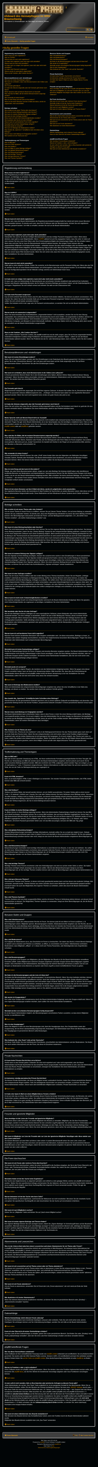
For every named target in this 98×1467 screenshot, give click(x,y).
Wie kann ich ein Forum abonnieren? (61, 123)
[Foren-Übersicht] (35, 9)
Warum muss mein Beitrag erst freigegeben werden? (21, 134)
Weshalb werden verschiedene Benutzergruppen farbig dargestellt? (70, 65)
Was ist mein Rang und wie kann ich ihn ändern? (20, 99)
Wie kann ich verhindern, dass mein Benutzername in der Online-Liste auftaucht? (26, 82)
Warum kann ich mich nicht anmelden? (16, 63)
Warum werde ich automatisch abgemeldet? (18, 71)
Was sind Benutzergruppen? (59, 59)
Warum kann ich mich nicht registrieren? (17, 59)
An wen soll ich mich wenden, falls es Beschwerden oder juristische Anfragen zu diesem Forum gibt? (70, 146)
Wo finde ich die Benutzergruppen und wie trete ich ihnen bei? (69, 61)
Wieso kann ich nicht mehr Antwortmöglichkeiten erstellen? (23, 118)
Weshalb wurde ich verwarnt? (14, 126)
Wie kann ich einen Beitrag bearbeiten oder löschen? (21, 112)
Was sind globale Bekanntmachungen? (17, 150)
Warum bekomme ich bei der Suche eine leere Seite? (66, 105)
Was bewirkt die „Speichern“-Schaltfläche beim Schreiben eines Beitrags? (24, 131)
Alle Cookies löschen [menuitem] (87, 1435)
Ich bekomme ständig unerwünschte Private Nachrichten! (67, 78)
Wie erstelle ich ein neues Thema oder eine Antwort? (21, 110)
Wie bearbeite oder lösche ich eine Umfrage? (18, 120)
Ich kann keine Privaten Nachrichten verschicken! (65, 76)
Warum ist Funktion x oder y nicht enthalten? (63, 143)
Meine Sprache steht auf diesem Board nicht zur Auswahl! (22, 91)
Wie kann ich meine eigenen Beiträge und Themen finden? (68, 109)
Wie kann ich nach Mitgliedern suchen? (62, 107)
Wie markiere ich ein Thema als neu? (16, 135)
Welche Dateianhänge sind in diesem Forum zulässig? (66, 132)
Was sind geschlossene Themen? (15, 156)
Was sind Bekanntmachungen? (14, 152)
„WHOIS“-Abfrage (76, 1387)
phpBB (42, 1442)
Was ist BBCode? (10, 142)
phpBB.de (24, 426)
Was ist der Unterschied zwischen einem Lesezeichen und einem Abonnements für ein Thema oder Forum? (70, 116)
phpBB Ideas (19, 1372)
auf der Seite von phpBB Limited (34, 1358)
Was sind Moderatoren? (57, 57)
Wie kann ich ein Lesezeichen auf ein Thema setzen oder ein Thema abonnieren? (71, 120)
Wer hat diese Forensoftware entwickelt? (62, 141)
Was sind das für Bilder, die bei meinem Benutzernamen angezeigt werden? (25, 94)
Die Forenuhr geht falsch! (12, 86)
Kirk (53, 1446)
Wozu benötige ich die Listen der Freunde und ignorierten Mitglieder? (71, 88)
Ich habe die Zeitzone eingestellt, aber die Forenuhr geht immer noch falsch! (26, 88)
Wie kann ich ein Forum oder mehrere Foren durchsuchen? (68, 101)
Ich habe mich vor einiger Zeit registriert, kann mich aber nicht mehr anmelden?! (25, 66)
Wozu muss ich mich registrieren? (15, 55)
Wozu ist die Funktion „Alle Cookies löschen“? (19, 73)
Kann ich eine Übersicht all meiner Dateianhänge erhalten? (68, 134)
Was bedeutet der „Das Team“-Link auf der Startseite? (66, 69)
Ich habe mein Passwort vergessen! (16, 69)
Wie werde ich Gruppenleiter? (59, 63)
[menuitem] (89, 37)
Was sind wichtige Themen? (13, 154)
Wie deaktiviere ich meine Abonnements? (62, 125)
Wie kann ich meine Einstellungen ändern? (18, 80)
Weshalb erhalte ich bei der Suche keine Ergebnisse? (66, 103)
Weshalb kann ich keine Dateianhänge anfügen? (19, 124)
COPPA (41, 239)
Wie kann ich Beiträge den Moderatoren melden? (20, 128)
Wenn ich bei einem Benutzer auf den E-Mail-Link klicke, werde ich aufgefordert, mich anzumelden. (25, 102)
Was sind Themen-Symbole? (13, 158)
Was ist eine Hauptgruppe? (58, 67)
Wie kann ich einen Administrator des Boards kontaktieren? (68, 149)
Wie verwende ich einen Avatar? (14, 97)
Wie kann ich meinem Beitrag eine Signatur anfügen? (21, 114)
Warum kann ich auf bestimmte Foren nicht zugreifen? (21, 122)
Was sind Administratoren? (58, 55)
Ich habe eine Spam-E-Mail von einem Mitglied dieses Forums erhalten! (69, 81)
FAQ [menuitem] (76, 1435)
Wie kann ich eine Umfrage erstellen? (16, 116)
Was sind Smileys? (10, 146)
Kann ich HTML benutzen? (13, 144)
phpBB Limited (10, 426)
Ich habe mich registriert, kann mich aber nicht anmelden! (22, 61)
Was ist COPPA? (10, 57)
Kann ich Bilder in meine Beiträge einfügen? (18, 148)
